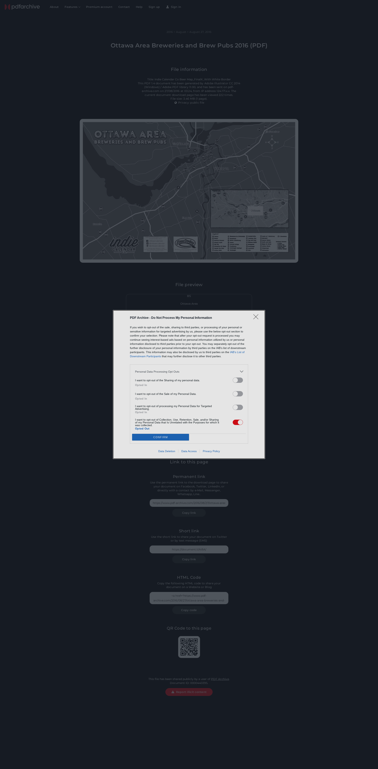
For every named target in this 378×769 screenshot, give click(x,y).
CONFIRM (160, 437)
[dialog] (189, 384)
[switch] (238, 380)
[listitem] (189, 371)
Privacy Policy (211, 451)
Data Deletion (166, 451)
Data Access (189, 451)
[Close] (257, 318)
